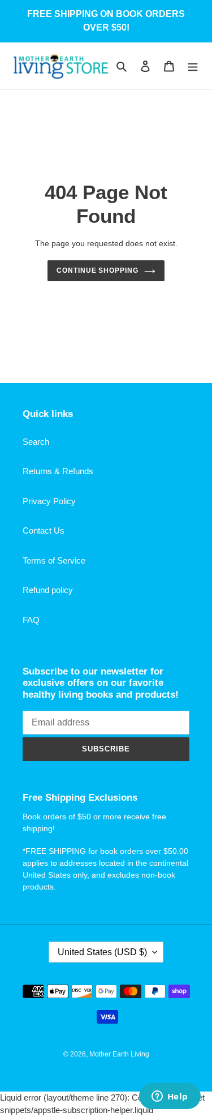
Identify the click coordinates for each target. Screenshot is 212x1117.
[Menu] (193, 66)
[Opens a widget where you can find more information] (170, 1097)
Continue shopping (98, 270)
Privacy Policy (49, 501)
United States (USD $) (102, 952)
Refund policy (48, 590)
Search (36, 441)
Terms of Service (54, 560)
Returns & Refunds (58, 471)
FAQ (31, 620)
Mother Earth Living (119, 1054)
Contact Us (43, 530)
